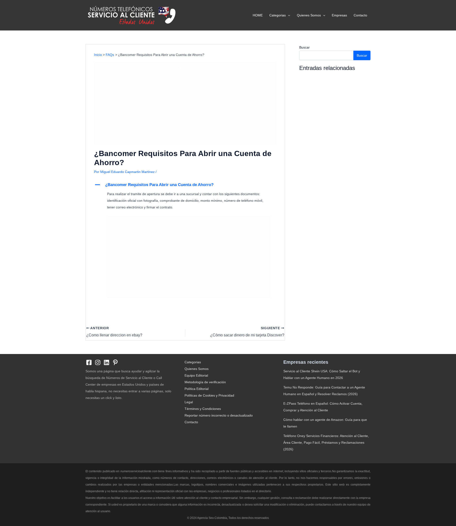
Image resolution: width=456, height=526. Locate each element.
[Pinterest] (115, 362)
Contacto (360, 15)
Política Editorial (197, 389)
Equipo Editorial (196, 375)
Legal (189, 402)
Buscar (304, 47)
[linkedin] (106, 362)
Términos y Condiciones (203, 409)
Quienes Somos (309, 15)
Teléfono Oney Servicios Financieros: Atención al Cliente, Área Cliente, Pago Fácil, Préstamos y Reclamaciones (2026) (326, 442)
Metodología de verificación (205, 382)
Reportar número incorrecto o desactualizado (219, 415)
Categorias (277, 15)
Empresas (339, 15)
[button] (288, 15)
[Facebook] (89, 362)
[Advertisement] (185, 106)
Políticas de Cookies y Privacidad (209, 395)
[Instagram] (98, 362)
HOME (258, 15)
